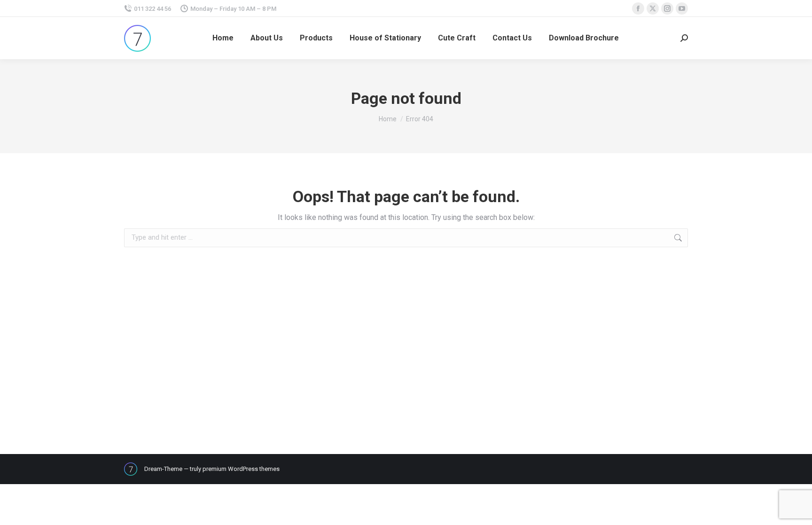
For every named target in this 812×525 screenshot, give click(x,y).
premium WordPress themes (241, 468)
